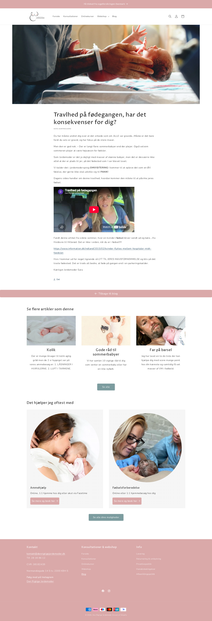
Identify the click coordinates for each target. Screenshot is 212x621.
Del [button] (58, 279)
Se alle (106, 386)
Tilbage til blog (108, 293)
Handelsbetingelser (145, 569)
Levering (140, 553)
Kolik (51, 350)
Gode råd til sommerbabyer (106, 352)
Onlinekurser (87, 564)
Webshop (86, 569)
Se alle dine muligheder (106, 517)
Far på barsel (161, 350)
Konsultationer (88, 558)
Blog (83, 574)
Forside (85, 553)
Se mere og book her (43, 501)
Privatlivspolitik (143, 564)
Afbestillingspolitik (145, 574)
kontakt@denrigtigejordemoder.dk (46, 553)
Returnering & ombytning (148, 558)
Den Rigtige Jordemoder (40, 581)
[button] (102, 16)
